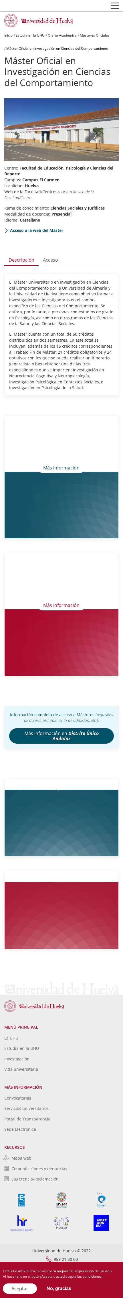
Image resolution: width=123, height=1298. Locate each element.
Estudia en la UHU (30, 35)
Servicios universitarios (26, 1108)
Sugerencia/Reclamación (35, 1179)
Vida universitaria (21, 1069)
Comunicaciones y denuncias (39, 1168)
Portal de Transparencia (27, 1119)
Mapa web (21, 1158)
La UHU (11, 1038)
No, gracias (59, 1288)
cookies (42, 1271)
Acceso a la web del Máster (36, 230)
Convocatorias (17, 1098)
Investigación (16, 1059)
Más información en (61, 736)
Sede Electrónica (20, 1129)
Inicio (8, 35)
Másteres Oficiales (95, 35)
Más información (61, 468)
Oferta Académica (62, 35)
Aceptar (19, 1288)
